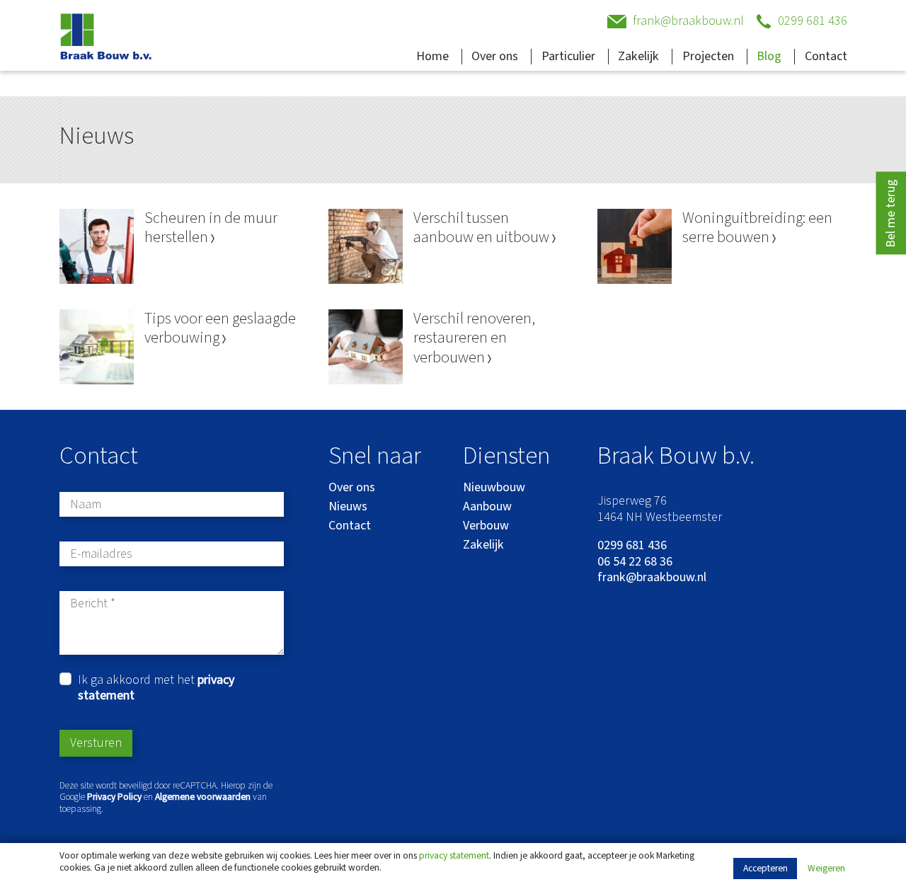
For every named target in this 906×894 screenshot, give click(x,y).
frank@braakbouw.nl (651, 578)
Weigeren (826, 869)
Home (432, 56)
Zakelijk (638, 56)
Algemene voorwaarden (203, 796)
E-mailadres (101, 554)
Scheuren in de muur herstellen (210, 228)
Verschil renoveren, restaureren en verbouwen (474, 338)
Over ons (494, 56)
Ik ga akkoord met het (156, 688)
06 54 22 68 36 (634, 562)
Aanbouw (487, 506)
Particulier (568, 56)
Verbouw (486, 525)
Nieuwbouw (494, 487)
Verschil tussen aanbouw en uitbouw (482, 228)
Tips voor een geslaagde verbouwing (220, 328)
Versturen (96, 743)
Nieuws (347, 506)
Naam (85, 505)
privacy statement (454, 855)
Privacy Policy (114, 796)
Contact (826, 56)
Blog (769, 56)
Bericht (89, 604)
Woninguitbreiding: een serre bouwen (757, 228)
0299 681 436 (632, 546)
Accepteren (765, 868)
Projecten (708, 56)
